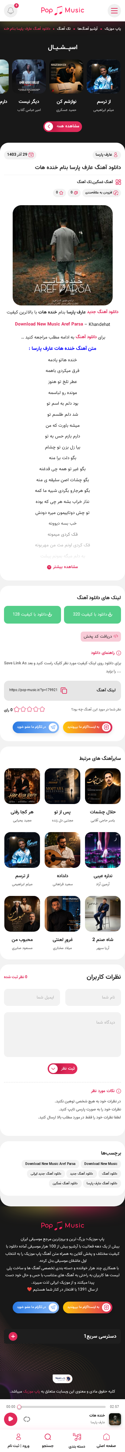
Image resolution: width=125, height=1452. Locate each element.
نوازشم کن (66, 102)
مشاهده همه (68, 126)
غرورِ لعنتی (63, 939)
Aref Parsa (72, 324)
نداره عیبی (103, 876)
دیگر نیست (29, 102)
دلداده (62, 876)
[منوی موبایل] (114, 10)
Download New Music (37, 324)
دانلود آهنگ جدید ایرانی (46, 1173)
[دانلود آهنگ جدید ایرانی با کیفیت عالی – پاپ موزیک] (62, 10)
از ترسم (104, 102)
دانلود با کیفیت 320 (90, 614)
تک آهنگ (64, 29)
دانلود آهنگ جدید (102, 311)
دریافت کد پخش (98, 636)
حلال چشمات (103, 812)
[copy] (64, 690)
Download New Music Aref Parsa (50, 1164)
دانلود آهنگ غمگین (65, 1183)
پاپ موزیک (113, 29)
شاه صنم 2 (102, 939)
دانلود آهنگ (86, 337)
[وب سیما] (63, 1378)
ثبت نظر (68, 1068)
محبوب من (22, 939)
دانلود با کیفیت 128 (30, 614)
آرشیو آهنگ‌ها (88, 29)
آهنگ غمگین (103, 182)
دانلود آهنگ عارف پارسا (102, 1183)
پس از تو (62, 812)
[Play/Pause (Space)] (10, 1419)
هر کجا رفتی (22, 812)
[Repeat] (27, 1419)
